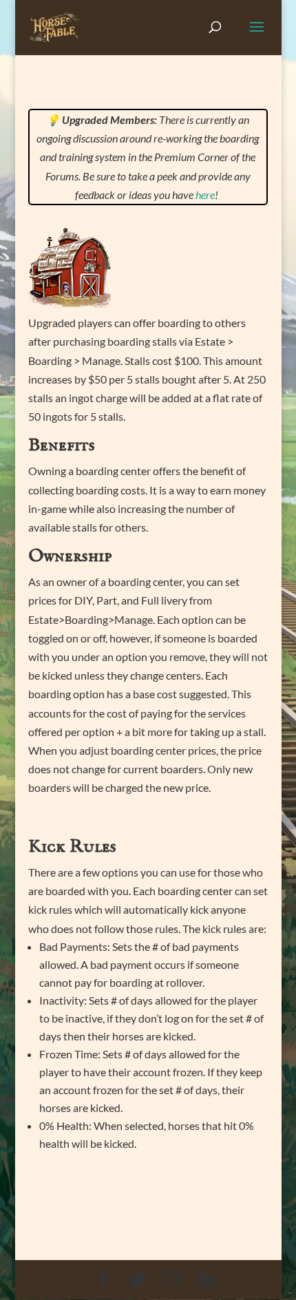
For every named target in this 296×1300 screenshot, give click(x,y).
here (205, 194)
